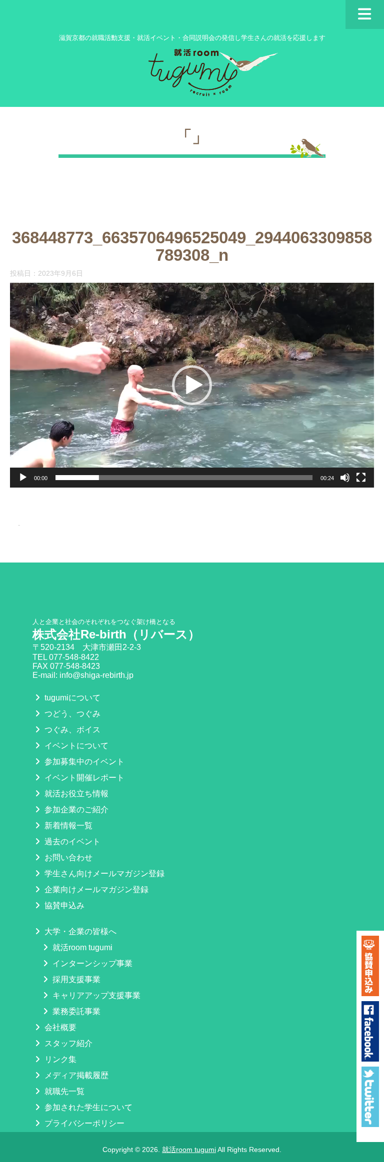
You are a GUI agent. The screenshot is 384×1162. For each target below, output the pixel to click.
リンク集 (59, 1059)
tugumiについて (71, 697)
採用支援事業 (75, 979)
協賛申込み (63, 905)
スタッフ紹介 (67, 1043)
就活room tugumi (81, 947)
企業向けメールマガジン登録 (95, 889)
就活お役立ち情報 (75, 793)
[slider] (184, 477)
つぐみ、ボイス (71, 729)
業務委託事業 (75, 1011)
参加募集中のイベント (83, 761)
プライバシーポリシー (83, 1123)
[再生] (23, 478)
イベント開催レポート (83, 777)
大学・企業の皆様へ (79, 931)
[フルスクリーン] (361, 478)
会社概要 (59, 1027)
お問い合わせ (67, 857)
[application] (192, 385)
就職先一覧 (63, 1091)
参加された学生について (87, 1107)
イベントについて (75, 745)
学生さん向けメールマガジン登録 (103, 873)
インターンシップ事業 (91, 963)
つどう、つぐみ (71, 713)
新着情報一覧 (67, 825)
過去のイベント (71, 841)
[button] (192, 385)
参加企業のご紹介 (75, 809)
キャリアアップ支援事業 (95, 995)
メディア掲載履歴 (75, 1075)
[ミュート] (345, 478)
